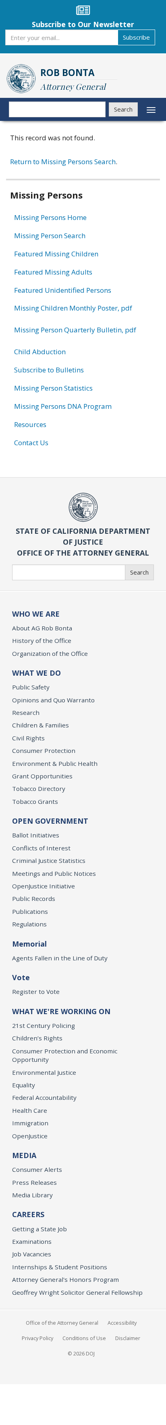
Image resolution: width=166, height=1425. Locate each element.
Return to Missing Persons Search (63, 161)
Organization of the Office (50, 653)
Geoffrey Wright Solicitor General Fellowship (77, 1292)
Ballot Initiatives (35, 835)
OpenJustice (30, 1136)
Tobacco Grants (35, 801)
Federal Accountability (44, 1097)
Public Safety (31, 687)
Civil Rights (28, 738)
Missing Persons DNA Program (63, 406)
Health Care (29, 1110)
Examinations (32, 1241)
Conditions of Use (84, 1338)
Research (25, 712)
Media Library (32, 1195)
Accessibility (122, 1322)
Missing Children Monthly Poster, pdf (73, 308)
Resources (30, 424)
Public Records (33, 898)
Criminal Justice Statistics (48, 860)
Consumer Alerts (37, 1169)
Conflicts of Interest (41, 848)
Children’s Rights (37, 1038)
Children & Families (40, 725)
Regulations (29, 924)
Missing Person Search (49, 235)
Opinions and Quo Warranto (53, 700)
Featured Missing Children (56, 253)
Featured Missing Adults (53, 272)
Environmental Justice (44, 1072)
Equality (23, 1085)
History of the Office (41, 640)
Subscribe (136, 37)
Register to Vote (36, 991)
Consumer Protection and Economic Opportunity (64, 1055)
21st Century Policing (43, 1025)
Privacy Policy (37, 1338)
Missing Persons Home (50, 217)
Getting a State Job (39, 1229)
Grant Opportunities (42, 776)
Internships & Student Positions (59, 1267)
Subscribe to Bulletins (49, 369)
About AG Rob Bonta (42, 628)
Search (123, 109)
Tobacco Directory (38, 788)
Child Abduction (40, 351)
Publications (30, 911)
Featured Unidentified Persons (62, 290)
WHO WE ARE (36, 614)
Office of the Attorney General (62, 1322)
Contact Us (31, 442)
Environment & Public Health (55, 763)
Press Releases (34, 1182)
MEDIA (24, 1155)
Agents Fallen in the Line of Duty (60, 958)
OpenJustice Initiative (43, 886)
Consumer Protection (43, 750)
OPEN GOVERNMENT (50, 821)
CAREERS (28, 1214)
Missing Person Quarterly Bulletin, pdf (75, 329)
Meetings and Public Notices (54, 873)
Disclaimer (127, 1338)
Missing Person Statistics (53, 388)
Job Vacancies (31, 1254)
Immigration (30, 1123)
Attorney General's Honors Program (65, 1279)
